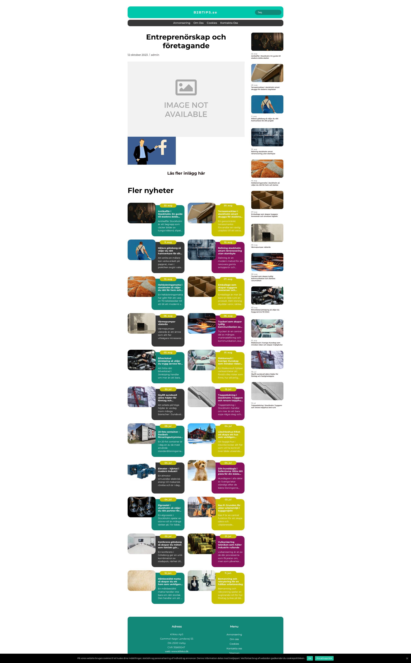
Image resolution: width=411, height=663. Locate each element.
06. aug (168, 315)
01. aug (228, 352)
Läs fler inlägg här (186, 173)
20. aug (228, 205)
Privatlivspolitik (324, 658)
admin (155, 54)
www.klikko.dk (179, 651)
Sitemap (234, 653)
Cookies (212, 22)
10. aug (228, 242)
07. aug (228, 279)
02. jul (168, 536)
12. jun (168, 573)
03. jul (228, 499)
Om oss (198, 22)
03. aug (168, 352)
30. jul (168, 389)
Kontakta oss (229, 22)
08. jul (168, 426)
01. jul (228, 536)
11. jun (228, 573)
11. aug (168, 242)
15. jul (228, 389)
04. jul (228, 426)
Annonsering (181, 22)
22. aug (168, 205)
